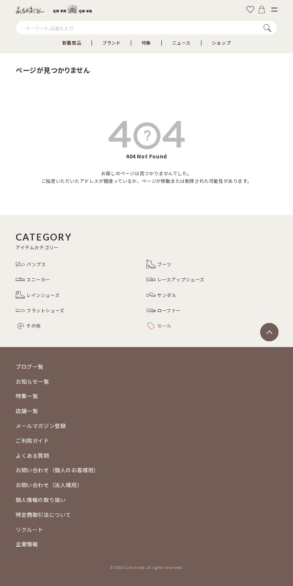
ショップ (221, 42)
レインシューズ (43, 295)
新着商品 (71, 42)
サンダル (166, 295)
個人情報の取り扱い (41, 500)
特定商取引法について (43, 514)
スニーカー (38, 279)
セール (164, 325)
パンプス (36, 264)
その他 (33, 325)
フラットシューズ (45, 310)
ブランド (111, 42)
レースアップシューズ (180, 279)
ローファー (169, 310)
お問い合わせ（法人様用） (49, 485)
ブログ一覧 (29, 366)
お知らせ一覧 (32, 381)
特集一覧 (27, 396)
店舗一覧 (27, 411)
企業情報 (27, 544)
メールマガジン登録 (41, 425)
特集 (146, 42)
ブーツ (164, 264)
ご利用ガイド (32, 440)
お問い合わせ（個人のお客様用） (57, 470)
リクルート (29, 529)
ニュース (181, 42)
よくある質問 (32, 455)
